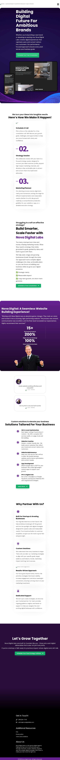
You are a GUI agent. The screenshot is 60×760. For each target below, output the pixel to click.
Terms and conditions (22, 736)
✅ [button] (17, 272)
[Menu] (58, 4)
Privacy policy (19, 734)
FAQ (17, 732)
